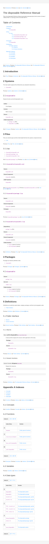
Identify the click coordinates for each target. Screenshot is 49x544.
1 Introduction (9, 26)
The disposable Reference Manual (22, 65)
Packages (8, 129)
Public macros (23, 443)
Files (7, 76)
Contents (25, 7)
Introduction (8, 7)
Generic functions (10, 321)
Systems (8, 65)
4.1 (12, 42)
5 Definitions (9, 44)
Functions (8, 393)
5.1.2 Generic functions (17, 49)
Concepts (8, 391)
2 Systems (8, 28)
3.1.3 (20, 38)
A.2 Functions (12, 54)
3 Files (7, 31)
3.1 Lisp (11, 33)
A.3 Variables (12, 56)
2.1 (12, 29)
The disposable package (23, 494)
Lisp (7, 140)
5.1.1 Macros (15, 47)
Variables (8, 394)
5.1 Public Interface (13, 45)
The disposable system (23, 491)
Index (29, 7)
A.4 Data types (12, 58)
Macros (7, 319)
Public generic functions (25, 430)
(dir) (17, 7)
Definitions (8, 251)
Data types (8, 396)
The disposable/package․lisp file (25, 511)
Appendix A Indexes (10, 51)
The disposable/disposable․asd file (26, 496)
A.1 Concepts (12, 53)
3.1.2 (19, 36)
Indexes (7, 296)
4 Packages (8, 40)
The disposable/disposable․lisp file (26, 499)
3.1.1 (19, 34)
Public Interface (9, 307)
